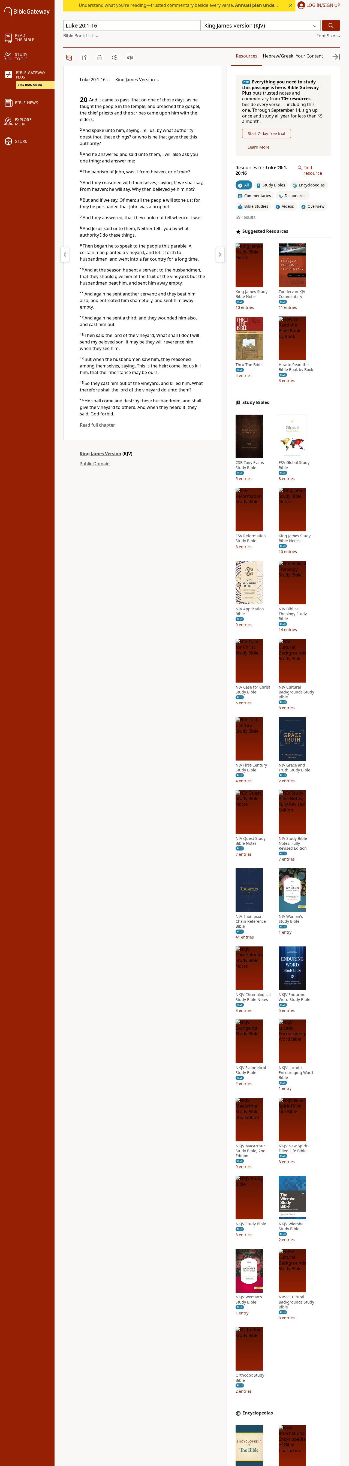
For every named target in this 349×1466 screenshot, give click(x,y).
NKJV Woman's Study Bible (249, 1300)
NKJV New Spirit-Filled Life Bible (294, 1148)
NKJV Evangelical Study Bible (251, 1070)
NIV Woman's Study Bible (291, 919)
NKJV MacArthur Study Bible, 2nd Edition (251, 1151)
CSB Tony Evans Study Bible (250, 465)
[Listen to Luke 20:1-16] (130, 57)
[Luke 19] (65, 254)
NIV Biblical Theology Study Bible (293, 614)
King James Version (100, 454)
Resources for (261, 170)
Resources (246, 56)
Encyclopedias (257, 1413)
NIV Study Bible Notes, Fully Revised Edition (293, 843)
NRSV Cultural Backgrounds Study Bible (296, 1302)
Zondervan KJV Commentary (292, 294)
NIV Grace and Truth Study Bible (294, 768)
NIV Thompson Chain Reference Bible (251, 921)
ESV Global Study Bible (294, 465)
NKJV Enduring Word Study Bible (294, 997)
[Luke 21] (220, 254)
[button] (317, 5)
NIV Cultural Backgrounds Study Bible (296, 692)
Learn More (258, 147)
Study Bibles (255, 402)
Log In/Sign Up (323, 5)
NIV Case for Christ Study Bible (253, 690)
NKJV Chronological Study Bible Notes (253, 997)
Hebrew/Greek (278, 56)
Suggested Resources (265, 231)
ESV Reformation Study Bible (251, 538)
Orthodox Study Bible (250, 1378)
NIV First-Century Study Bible (251, 768)
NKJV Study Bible (251, 1223)
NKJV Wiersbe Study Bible (291, 1226)
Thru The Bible (249, 365)
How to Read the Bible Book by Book (296, 367)
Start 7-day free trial (266, 133)
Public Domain (95, 464)
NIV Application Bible (250, 611)
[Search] (331, 25)
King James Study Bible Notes (251, 294)
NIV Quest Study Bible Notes (251, 841)
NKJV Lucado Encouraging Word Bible (296, 1072)
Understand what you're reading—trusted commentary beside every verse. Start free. (202, 5)
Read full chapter (97, 425)
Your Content (309, 56)
